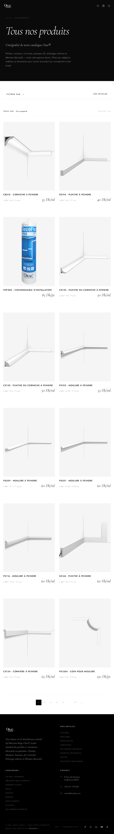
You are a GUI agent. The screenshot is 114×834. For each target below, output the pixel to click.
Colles (63, 757)
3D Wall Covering (15, 777)
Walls (8, 789)
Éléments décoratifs (70, 753)
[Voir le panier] (103, 6)
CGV (57, 827)
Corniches (65, 745)
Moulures (65, 737)
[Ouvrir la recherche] (98, 6)
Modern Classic (14, 785)
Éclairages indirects (71, 749)
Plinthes (64, 733)
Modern (9, 797)
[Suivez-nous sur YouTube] (102, 827)
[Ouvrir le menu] (109, 6)
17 (75, 702)
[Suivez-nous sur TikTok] (107, 827)
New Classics (12, 801)
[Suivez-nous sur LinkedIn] (96, 827)
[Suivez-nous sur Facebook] (85, 827)
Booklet (10, 793)
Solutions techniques (71, 761)
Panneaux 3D (66, 741)
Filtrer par (13, 94)
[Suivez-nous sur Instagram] (91, 827)
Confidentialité (70, 827)
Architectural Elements (18, 781)
